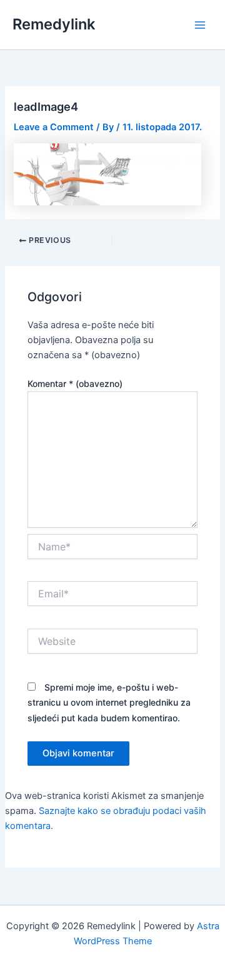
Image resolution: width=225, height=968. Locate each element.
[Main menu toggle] (200, 24)
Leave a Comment (54, 127)
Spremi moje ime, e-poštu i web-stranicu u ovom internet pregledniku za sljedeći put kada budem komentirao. (109, 702)
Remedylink (53, 24)
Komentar (75, 383)
